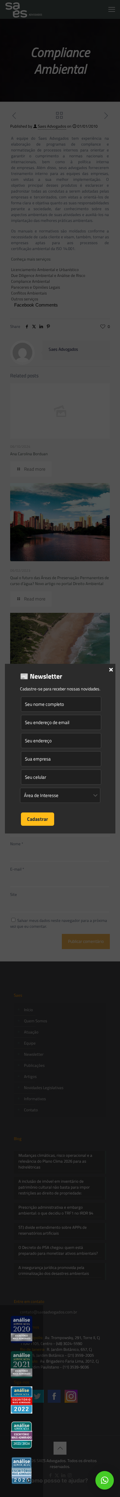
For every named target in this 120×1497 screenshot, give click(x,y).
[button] (104, 1480)
